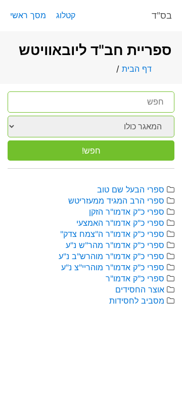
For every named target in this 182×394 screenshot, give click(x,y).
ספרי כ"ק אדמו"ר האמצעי (120, 223)
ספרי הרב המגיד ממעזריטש (116, 200)
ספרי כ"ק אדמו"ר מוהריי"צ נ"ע (112, 267)
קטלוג (65, 15)
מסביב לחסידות (136, 301)
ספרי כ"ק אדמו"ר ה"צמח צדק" (112, 234)
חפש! (91, 150)
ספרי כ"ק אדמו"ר (135, 278)
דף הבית (137, 69)
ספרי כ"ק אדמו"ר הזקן (126, 212)
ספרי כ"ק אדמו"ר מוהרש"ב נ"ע (111, 256)
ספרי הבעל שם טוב (130, 189)
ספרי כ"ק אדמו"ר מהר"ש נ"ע (115, 245)
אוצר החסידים (139, 289)
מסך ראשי (28, 15)
